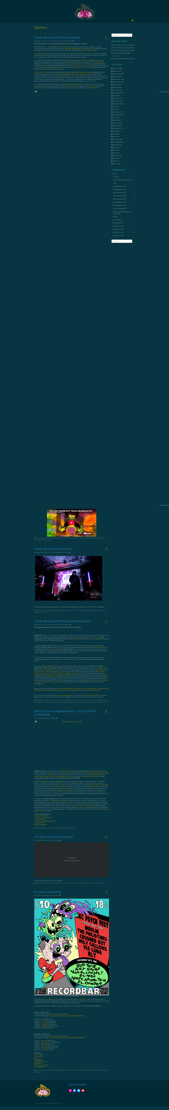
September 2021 (118, 82)
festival (53, 538)
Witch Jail (52, 682)
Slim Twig (80, 883)
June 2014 (116, 147)
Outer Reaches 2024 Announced (123, 48)
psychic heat (104, 610)
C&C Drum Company (93, 690)
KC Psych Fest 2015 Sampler (41, 880)
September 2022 (118, 79)
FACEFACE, (43, 67)
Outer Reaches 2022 (119, 199)
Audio (115, 174)
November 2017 (118, 101)
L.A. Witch (47, 671)
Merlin (74, 883)
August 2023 (117, 76)
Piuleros (55, 828)
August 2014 (117, 145)
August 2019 (117, 85)
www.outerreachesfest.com (65, 695)
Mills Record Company (41, 1065)
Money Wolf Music (41, 825)
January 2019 (117, 87)
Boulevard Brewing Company (53, 690)
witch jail (96, 702)
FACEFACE (49, 538)
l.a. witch (77, 610)
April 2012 (116, 161)
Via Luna (97, 883)
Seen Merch (67, 690)
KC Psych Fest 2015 (68, 883)
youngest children (102, 702)
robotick (39, 41)
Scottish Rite (69, 828)
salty (40, 612)
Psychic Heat (63, 669)
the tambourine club (89, 702)
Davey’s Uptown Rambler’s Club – (44, 822)
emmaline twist (56, 700)
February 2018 (117, 98)
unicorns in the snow (46, 540)
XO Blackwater (59, 69)
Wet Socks (102, 883)
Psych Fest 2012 (118, 223)
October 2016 (117, 112)
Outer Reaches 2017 (119, 189)
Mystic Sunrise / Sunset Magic (95, 771)
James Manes (40, 552)
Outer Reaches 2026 (119, 208)
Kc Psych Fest (53, 880)
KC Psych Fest (72, 538)
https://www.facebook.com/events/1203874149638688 (66, 1038)
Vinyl (73, 828)
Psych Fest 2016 (118, 236)
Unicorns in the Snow (83, 67)
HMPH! (60, 682)
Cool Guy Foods (83, 807)
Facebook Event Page (91, 695)
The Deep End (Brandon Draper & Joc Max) (63, 673)
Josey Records (79, 688)
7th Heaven (100, 688)
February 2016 (117, 123)
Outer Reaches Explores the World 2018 (122, 212)
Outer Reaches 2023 (119, 202)
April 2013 (116, 153)
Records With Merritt (66, 688)
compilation (41, 883)
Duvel (36, 1058)
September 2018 (118, 93)
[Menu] (132, 20)
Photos (63, 41)
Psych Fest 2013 (118, 226)
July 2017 (116, 106)
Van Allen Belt (92, 883)
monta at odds (96, 538)
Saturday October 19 (72, 49)
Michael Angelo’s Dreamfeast (54, 675)
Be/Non (95, 65)
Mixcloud (60, 880)
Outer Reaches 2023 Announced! (123, 50)
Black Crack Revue (43, 538)
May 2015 (116, 136)
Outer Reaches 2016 (59, 552)
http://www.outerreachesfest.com (72, 84)
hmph (99, 700)
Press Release (69, 41)
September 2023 (118, 74)
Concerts (50, 41)
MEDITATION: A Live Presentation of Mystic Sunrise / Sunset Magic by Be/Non (69, 775)
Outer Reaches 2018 (119, 193)
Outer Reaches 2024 (119, 205)
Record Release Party (62, 828)
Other (115, 183)
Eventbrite (43, 88)
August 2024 (117, 71)
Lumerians (72, 62)
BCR (100, 64)
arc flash (37, 700)
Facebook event (70, 88)
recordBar (85, 49)
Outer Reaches (64, 47)
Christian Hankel (90, 806)
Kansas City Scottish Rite (92, 776)
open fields (52, 702)
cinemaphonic (46, 700)
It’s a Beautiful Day (90, 688)
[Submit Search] (113, 35)
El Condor (44, 1041)
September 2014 (118, 142)
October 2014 (117, 139)
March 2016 (116, 120)
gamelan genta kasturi (62, 610)
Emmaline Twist (39, 675)
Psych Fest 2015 (54, 840)
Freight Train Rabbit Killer (51, 610)
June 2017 (116, 109)
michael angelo (46, 702)
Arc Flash (43, 673)
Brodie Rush (43, 781)
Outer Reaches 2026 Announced (123, 45)
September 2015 (118, 128)
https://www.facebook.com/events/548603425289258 (66, 1016)
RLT (76, 883)
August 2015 (117, 131)
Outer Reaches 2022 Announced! (123, 59)
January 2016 (117, 126)
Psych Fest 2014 (118, 229)
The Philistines (44, 612)
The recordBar (39, 1054)
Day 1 (77, 607)
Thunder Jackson (98, 62)
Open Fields (100, 669)
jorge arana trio (53, 883)
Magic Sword (53, 676)
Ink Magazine (38, 1060)
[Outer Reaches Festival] (84, 11)
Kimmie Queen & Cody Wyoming (97, 680)
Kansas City (66, 538)
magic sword (82, 610)
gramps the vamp (71, 610)
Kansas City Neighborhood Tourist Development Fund (74, 74)
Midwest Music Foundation (83, 72)
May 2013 (116, 150)
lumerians (78, 538)
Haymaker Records (59, 538)
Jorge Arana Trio (46, 1042)
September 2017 (118, 104)
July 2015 (116, 134)
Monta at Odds (76, 65)
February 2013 (117, 156)
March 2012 (116, 164)
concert (40, 610)
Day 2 (84, 607)
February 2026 (118, 68)
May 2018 (116, 96)
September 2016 (118, 115)
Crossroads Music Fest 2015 (122, 180)
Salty (96, 671)
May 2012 (116, 158)
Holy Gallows (45, 1022)
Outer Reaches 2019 (57, 41)
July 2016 (116, 117)
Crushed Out (47, 883)
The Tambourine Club (41, 682)
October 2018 (117, 90)
